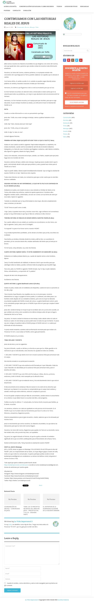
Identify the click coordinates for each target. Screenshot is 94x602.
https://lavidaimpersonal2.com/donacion (16, 465)
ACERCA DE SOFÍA (10, 6)
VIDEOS (59, 6)
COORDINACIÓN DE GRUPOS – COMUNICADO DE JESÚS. (12, 508)
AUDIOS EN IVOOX (71, 6)
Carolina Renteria (63, 600)
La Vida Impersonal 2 (23, 521)
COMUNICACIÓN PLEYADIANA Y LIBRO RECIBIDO (36, 6)
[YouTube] (80, 60)
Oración (65, 131)
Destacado (66, 123)
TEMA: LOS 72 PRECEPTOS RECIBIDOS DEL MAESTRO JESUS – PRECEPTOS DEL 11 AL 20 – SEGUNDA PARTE (32, 510)
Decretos (27, 27)
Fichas (65, 126)
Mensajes (32, 27)
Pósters (65, 134)
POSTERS (7, 10)
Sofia (10, 524)
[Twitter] (76, 60)
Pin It (40, 485)
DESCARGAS (84, 6)
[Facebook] (64, 60)
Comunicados (20, 27)
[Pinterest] (68, 60)
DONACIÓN (27, 10)
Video (37, 27)
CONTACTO (17, 10)
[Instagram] (72, 60)
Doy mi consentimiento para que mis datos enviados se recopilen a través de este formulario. (76, 95)
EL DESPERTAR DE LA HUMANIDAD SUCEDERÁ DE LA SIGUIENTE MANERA (51, 508)
